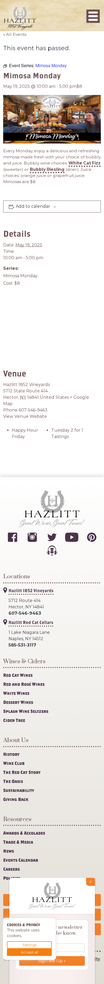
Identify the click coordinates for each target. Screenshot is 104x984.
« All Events (14, 34)
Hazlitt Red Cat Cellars (31, 622)
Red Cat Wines (18, 675)
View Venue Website (25, 416)
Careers (11, 869)
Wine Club (14, 763)
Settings (29, 945)
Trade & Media (18, 841)
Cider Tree (14, 720)
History (11, 754)
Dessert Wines (18, 702)
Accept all (29, 952)
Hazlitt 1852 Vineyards (26, 384)
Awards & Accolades (24, 832)
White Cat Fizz (85, 163)
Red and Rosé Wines (24, 684)
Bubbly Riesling (47, 169)
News (8, 850)
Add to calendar (33, 206)
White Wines (16, 693)
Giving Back (15, 799)
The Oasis (13, 781)
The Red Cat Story (22, 772)
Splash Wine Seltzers (25, 711)
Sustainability (18, 790)
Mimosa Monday (20, 275)
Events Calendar (20, 859)
